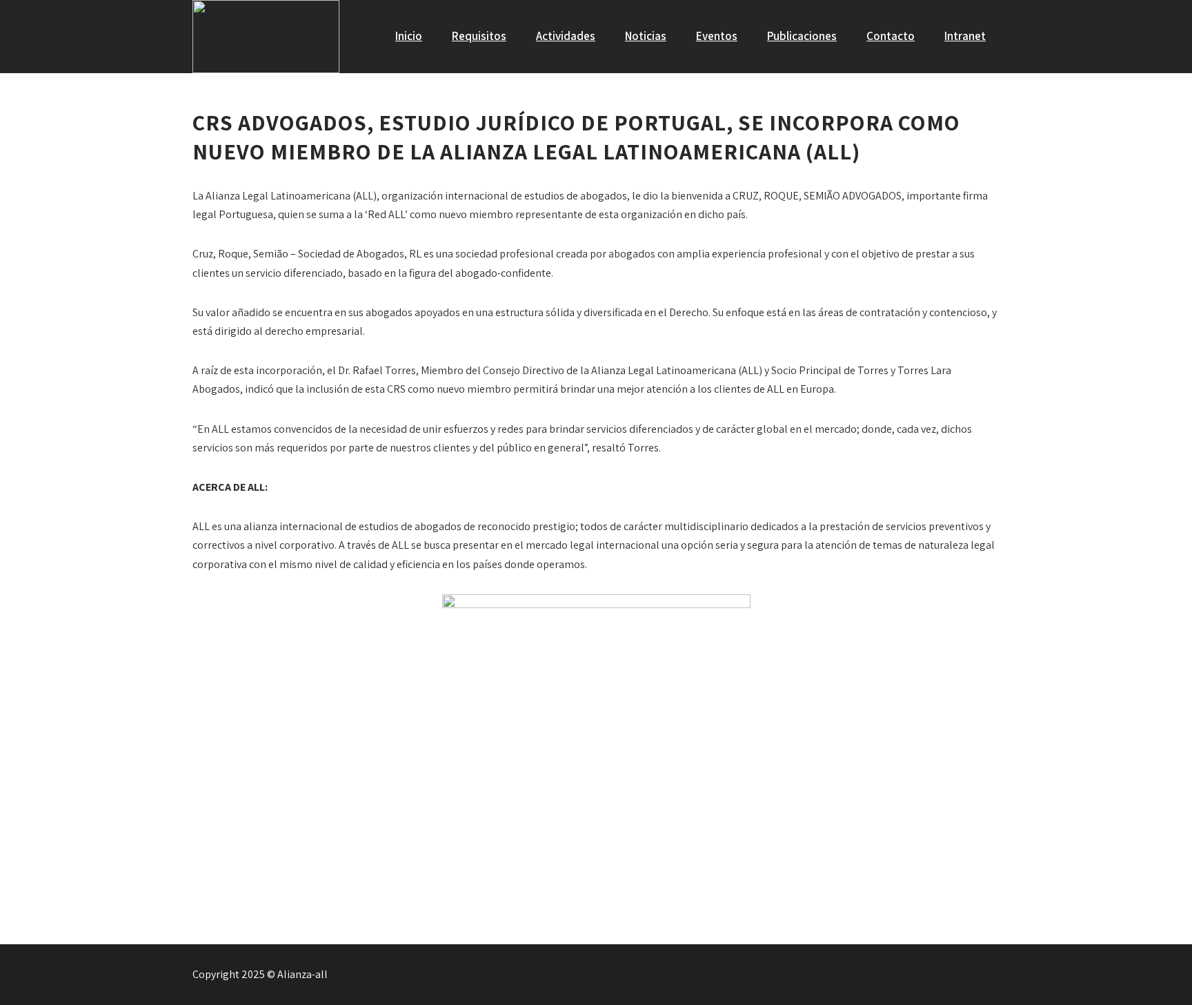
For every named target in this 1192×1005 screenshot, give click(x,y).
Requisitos (479, 35)
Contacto (890, 35)
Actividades (565, 35)
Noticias (645, 35)
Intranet (965, 35)
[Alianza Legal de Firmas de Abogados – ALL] (265, 36)
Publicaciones (802, 35)
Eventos (716, 35)
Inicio (408, 35)
